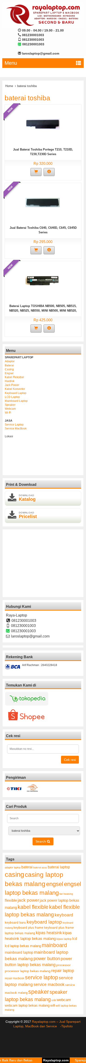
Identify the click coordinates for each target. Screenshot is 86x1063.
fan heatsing (66, 893)
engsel (54, 884)
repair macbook (14, 978)
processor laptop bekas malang (27, 971)
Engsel (9, 373)
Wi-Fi (8, 412)
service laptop (41, 977)
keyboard (64, 914)
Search (41, 841)
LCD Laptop (12, 397)
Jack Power (12, 385)
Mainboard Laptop (16, 401)
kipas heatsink (49, 932)
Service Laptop (14, 424)
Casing (9, 369)
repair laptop (62, 970)
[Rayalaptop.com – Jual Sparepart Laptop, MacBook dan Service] (43, 15)
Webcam (10, 408)
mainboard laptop (19, 952)
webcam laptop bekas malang (27, 1005)
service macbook (48, 984)
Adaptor (10, 361)
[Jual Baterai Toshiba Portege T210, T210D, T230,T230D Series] (42, 124)
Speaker (10, 404)
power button (46, 958)
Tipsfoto (67, 1026)
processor (63, 965)
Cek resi (70, 760)
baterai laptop (59, 867)
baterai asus (40, 867)
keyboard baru (15, 922)
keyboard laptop (44, 921)
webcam (64, 1000)
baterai (27, 867)
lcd (74, 938)
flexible (11, 900)
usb (53, 1000)
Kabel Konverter (15, 389)
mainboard (54, 945)
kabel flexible (33, 907)
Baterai (9, 365)
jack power (28, 900)
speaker (38, 992)
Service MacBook (16, 428)
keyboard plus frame (28, 927)
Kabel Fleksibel (14, 377)
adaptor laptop (13, 867)
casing (14, 874)
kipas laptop (64, 939)
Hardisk (9, 381)
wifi (52, 1005)
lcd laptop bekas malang (23, 946)
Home (9, 86)
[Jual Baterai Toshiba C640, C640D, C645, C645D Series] (42, 202)
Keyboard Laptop (15, 393)
